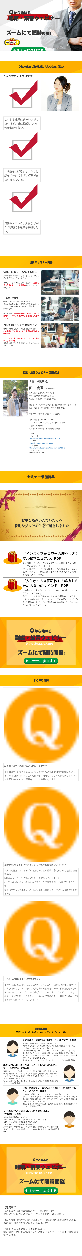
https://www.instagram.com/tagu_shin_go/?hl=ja (47, 448)
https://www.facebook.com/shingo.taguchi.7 (45, 438)
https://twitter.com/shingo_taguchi (41, 443)
